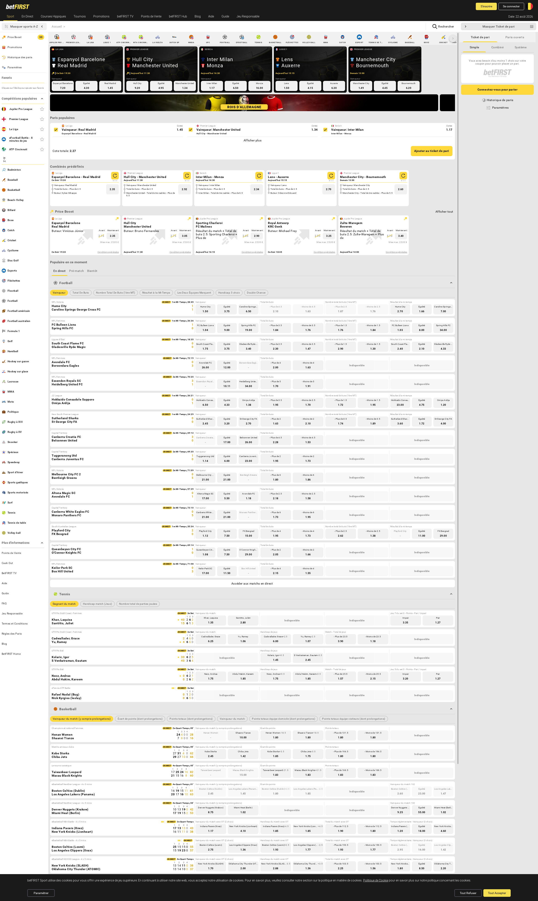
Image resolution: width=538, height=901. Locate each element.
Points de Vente (151, 16)
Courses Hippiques (53, 16)
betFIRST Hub (178, 16)
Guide (225, 16)
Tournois (80, 16)
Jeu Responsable (248, 16)
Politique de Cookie (375, 880)
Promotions (101, 16)
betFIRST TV (125, 16)
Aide (211, 16)
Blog (198, 16)
